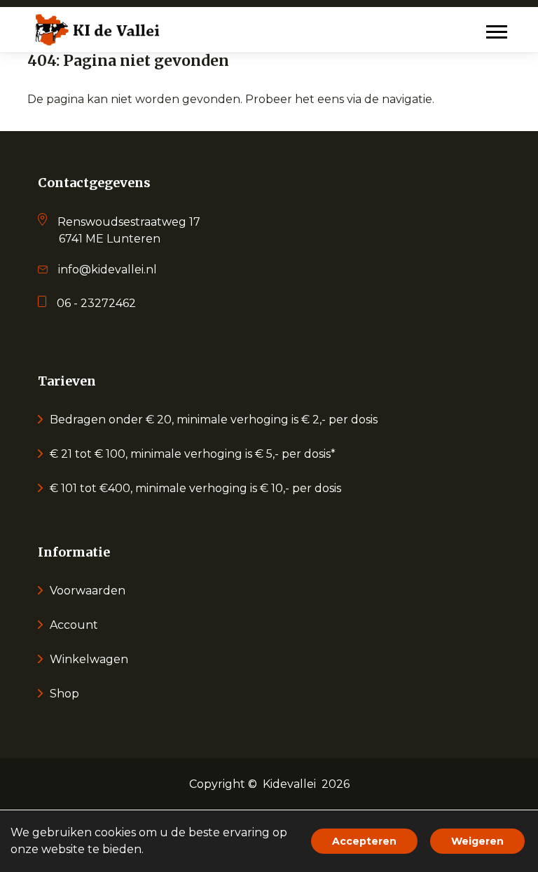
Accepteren (364, 841)
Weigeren (477, 841)
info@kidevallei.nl (107, 269)
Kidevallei (289, 784)
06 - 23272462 (96, 303)
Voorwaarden (87, 590)
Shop (64, 693)
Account (74, 625)
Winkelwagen (89, 659)
